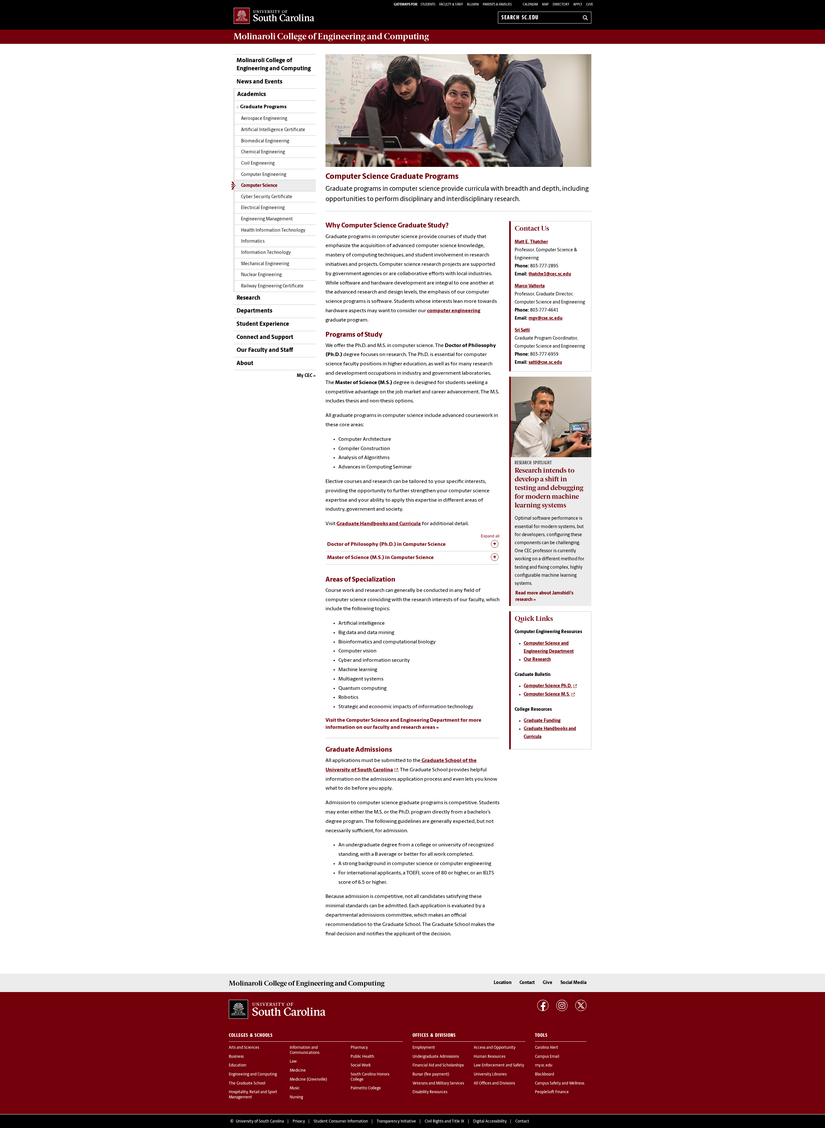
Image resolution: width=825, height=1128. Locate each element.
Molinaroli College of (331, 36)
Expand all (490, 536)
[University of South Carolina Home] (274, 16)
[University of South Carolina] (277, 1009)
